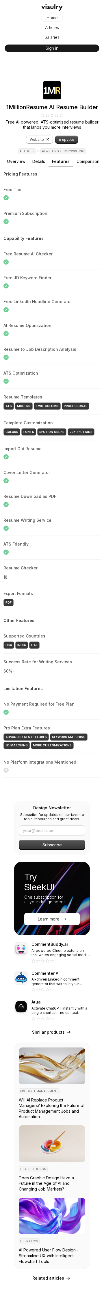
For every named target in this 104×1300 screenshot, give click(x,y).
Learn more (49, 918)
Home (52, 17)
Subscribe (52, 844)
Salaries (52, 37)
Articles (52, 27)
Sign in (52, 48)
